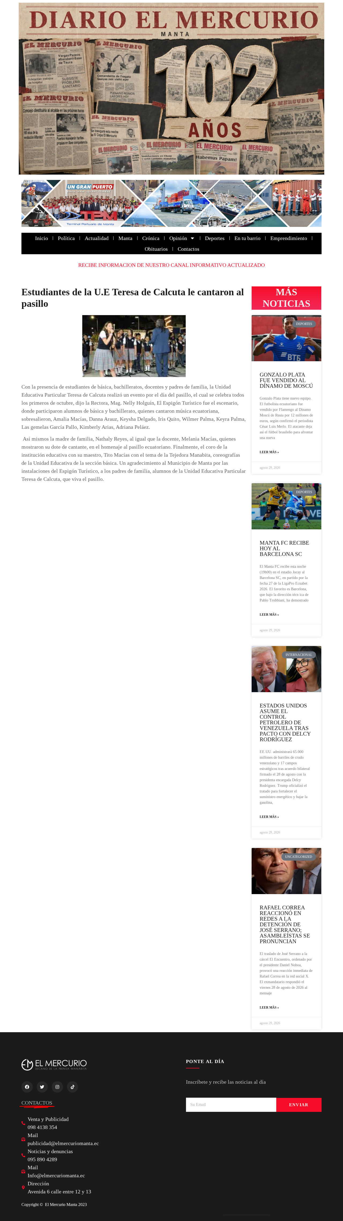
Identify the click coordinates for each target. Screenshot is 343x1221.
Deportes (215, 238)
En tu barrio (247, 238)
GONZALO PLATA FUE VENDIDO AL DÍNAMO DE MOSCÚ (286, 380)
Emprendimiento (288, 238)
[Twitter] (42, 1087)
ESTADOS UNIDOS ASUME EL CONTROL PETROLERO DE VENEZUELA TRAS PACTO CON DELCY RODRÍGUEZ (285, 722)
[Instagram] (57, 1087)
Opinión (178, 238)
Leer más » (269, 452)
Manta (125, 238)
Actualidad (97, 238)
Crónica (150, 238)
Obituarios (156, 249)
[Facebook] (27, 1087)
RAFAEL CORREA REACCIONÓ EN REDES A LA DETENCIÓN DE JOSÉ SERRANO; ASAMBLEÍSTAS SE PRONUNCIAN (285, 924)
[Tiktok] (72, 1087)
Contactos (188, 249)
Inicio (41, 238)
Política (66, 238)
